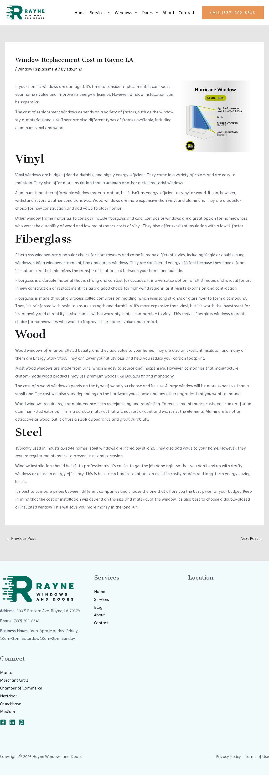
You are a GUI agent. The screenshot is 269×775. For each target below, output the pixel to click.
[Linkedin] (12, 722)
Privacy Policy (228, 756)
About (168, 12)
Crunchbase (10, 703)
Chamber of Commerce (21, 688)
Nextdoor (8, 695)
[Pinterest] (21, 722)
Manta (6, 672)
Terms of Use (257, 756)
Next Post (251, 538)
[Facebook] (3, 722)
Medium (7, 711)
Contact (186, 12)
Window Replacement (38, 69)
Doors (147, 12)
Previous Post (21, 538)
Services (97, 12)
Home (80, 12)
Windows (123, 12)
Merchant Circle (14, 680)
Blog (98, 607)
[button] (233, 12)
